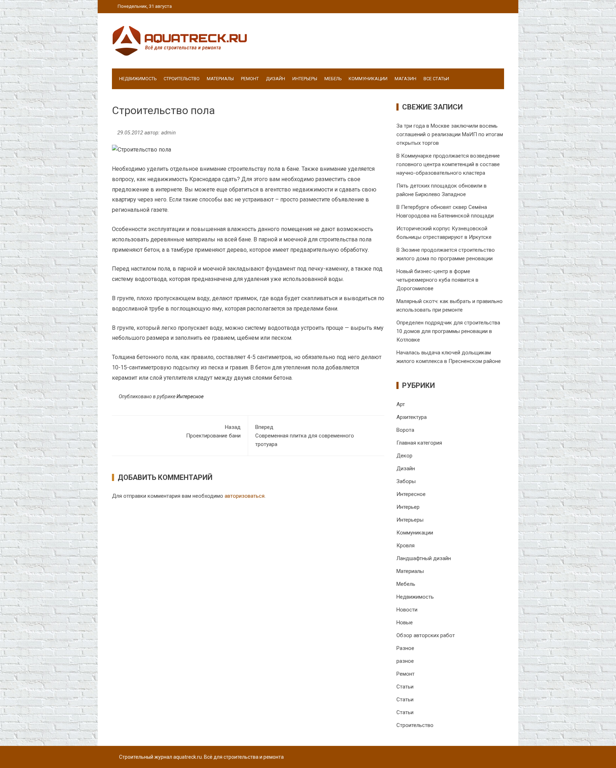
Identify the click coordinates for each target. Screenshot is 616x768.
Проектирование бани (213, 431)
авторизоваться (245, 496)
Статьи (405, 686)
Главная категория (419, 443)
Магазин (405, 78)
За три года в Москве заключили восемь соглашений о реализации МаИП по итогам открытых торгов (449, 134)
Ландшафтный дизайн (423, 558)
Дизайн (275, 78)
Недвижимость (137, 78)
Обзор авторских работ (425, 635)
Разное (405, 648)
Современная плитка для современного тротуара (304, 435)
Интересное (190, 396)
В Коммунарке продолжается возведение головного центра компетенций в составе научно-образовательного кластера (448, 164)
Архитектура (411, 417)
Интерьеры (304, 78)
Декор (404, 455)
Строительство (182, 78)
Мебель (333, 78)
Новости (406, 609)
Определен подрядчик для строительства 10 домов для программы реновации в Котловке (448, 331)
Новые (404, 622)
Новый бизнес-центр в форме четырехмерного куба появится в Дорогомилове (437, 280)
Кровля (405, 545)
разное (405, 661)
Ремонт (250, 78)
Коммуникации (368, 78)
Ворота (405, 430)
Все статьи (436, 78)
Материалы (220, 78)
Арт (400, 404)
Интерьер (408, 507)
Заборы (406, 481)
